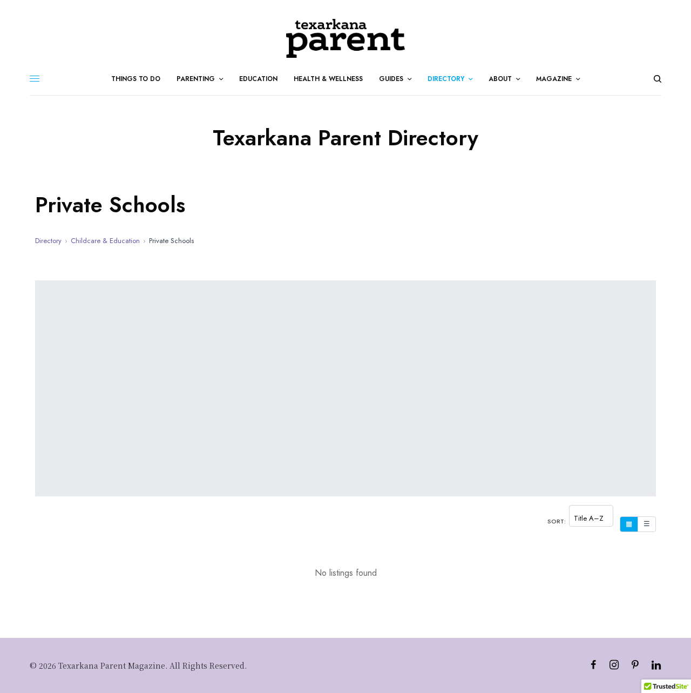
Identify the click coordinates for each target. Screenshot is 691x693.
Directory (48, 241)
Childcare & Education (105, 241)
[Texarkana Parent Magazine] (345, 38)
